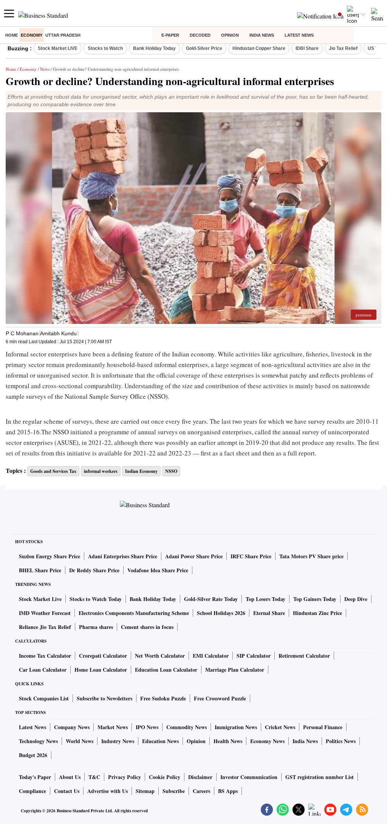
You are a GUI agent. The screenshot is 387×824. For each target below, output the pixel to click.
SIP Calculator (254, 656)
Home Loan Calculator (100, 670)
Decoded (200, 35)
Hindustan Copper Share (258, 48)
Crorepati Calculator (103, 656)
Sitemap (145, 791)
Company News (72, 727)
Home (11, 35)
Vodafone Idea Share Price (157, 570)
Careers (201, 791)
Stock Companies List (44, 698)
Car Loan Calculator (43, 670)
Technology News (38, 741)
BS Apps (228, 791)
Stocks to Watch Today (96, 599)
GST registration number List (319, 777)
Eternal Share (269, 613)
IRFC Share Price (251, 556)
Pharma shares (96, 627)
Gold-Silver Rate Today (211, 599)
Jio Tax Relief (343, 48)
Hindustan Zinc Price (317, 613)
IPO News (147, 727)
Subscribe (174, 791)
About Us (69, 777)
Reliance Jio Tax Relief (45, 627)
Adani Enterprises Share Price (122, 556)
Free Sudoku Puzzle (163, 698)
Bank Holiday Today (154, 48)
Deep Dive (355, 599)
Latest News (299, 35)
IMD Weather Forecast (45, 613)
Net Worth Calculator (160, 656)
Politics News (341, 741)
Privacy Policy (124, 777)
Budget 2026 (33, 755)
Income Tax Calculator (45, 656)
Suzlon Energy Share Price (49, 556)
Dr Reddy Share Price (94, 570)
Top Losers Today (265, 599)
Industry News (117, 741)
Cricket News (280, 727)
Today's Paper (35, 777)
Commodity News (186, 727)
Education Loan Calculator (166, 670)
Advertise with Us (107, 791)
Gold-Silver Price (204, 48)
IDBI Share (307, 48)
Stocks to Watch (105, 48)
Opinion (230, 35)
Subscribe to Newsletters (104, 698)
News (45, 69)
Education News (160, 741)
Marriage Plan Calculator (234, 670)
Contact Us (66, 791)
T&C (94, 777)
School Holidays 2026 (221, 613)
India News (261, 35)
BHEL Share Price (40, 570)
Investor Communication (248, 777)
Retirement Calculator (304, 656)
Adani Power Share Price (194, 556)
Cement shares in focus (147, 627)
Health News (228, 741)
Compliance (32, 791)
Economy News (267, 741)
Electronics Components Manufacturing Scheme (134, 613)
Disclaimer (200, 777)
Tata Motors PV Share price (311, 556)
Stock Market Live (40, 599)
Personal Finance (322, 727)
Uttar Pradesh (62, 35)
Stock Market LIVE (57, 48)
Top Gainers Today (314, 599)
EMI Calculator (211, 656)
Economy (31, 35)
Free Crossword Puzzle (220, 698)
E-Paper (170, 35)
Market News (113, 727)
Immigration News (236, 727)
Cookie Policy (164, 777)
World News (79, 741)
